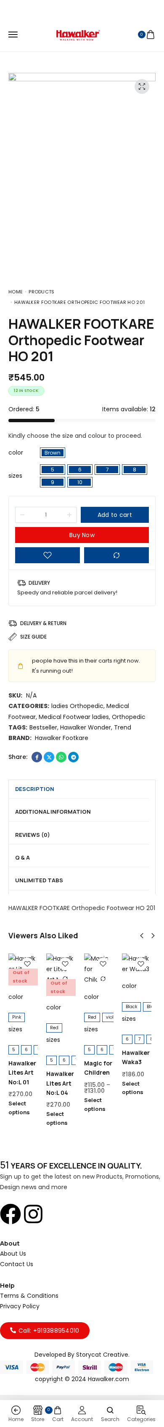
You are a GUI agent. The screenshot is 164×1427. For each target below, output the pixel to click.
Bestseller (43, 727)
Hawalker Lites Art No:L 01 (22, 1072)
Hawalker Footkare (61, 738)
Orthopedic (128, 717)
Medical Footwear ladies (74, 717)
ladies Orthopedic (77, 706)
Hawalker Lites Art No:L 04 (60, 1083)
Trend (122, 727)
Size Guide (33, 636)
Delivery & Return (43, 623)
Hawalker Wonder (85, 727)
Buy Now (82, 535)
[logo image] (78, 34)
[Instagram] (97, 1252)
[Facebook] (67, 1252)
